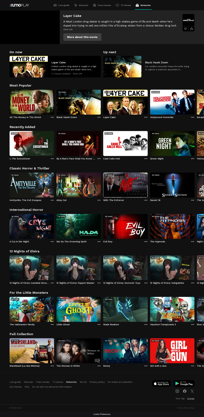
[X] (192, 391)
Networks (146, 5)
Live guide (63, 5)
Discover (83, 5)
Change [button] (190, 398)
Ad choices (16, 386)
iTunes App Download (161, 384)
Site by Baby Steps (185, 408)
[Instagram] (177, 391)
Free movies (104, 5)
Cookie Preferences (102, 414)
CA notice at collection (120, 382)
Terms (83, 382)
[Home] (19, 5)
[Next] (194, 101)
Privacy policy (97, 382)
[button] (82, 37)
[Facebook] (184, 391)
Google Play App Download (184, 384)
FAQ (27, 386)
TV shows (126, 5)
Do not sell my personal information (52, 386)
